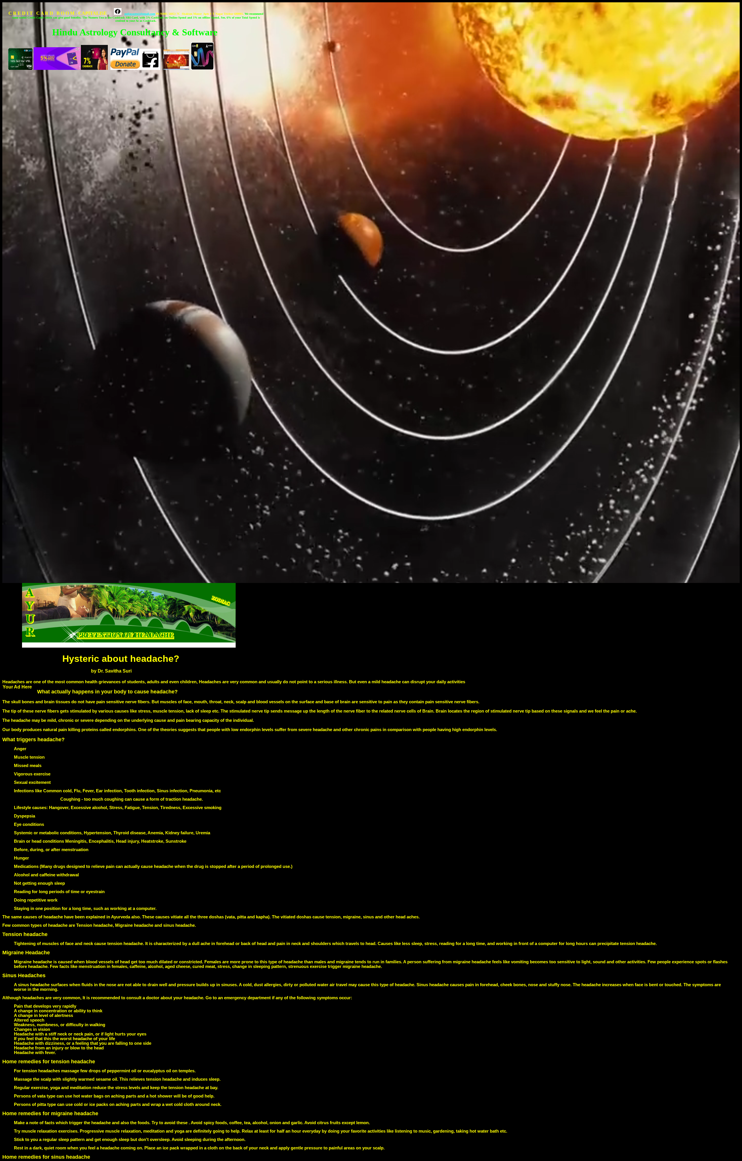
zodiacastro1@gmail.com (139, 13)
